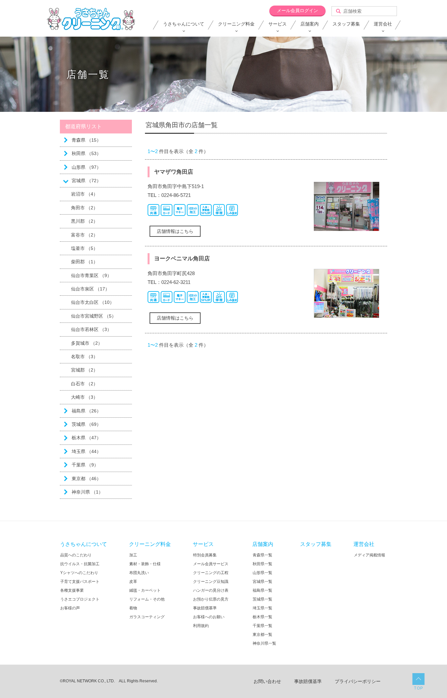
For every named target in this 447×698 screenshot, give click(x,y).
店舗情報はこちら (175, 231)
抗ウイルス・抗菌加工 (79, 564)
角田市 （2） (84, 207)
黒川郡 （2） (84, 221)
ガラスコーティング (147, 617)
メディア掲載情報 (369, 555)
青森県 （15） (86, 140)
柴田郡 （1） (84, 261)
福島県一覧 (262, 590)
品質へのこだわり (76, 555)
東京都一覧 (262, 634)
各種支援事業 (72, 590)
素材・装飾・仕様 (145, 564)
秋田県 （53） (86, 153)
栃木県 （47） (86, 437)
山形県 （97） (86, 167)
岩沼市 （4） (84, 194)
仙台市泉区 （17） (90, 288)
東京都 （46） (86, 478)
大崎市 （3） (84, 397)
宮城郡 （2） (84, 370)
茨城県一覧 (262, 599)
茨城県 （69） (86, 424)
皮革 (133, 581)
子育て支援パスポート (79, 581)
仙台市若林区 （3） (91, 329)
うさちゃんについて (183, 23)
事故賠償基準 (205, 608)
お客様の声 (70, 608)
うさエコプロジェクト (79, 599)
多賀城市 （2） (86, 343)
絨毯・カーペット (145, 590)
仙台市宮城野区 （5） (93, 316)
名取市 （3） (84, 356)
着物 (133, 608)
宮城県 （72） (86, 180)
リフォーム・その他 (147, 599)
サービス (277, 23)
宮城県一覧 (262, 581)
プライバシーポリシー (358, 681)
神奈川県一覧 (264, 643)
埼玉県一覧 (262, 608)
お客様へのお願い (208, 617)
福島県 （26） (86, 410)
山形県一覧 (262, 572)
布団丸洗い (139, 572)
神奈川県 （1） (87, 492)
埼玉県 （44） (86, 451)
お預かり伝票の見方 (210, 599)
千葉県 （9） (85, 464)
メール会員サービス (210, 564)
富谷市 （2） (84, 234)
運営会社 (383, 23)
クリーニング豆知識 (210, 581)
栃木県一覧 (262, 617)
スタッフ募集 (346, 23)
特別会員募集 (205, 555)
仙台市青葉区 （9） (91, 275)
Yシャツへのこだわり (79, 572)
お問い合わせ (267, 681)
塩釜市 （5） (84, 248)
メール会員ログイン (297, 10)
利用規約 (201, 625)
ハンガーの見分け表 (210, 590)
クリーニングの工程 (210, 572)
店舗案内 (309, 23)
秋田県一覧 (262, 564)
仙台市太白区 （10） (92, 302)
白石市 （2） (84, 383)
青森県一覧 (262, 555)
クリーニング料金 (236, 23)
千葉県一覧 (262, 625)
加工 (133, 555)
